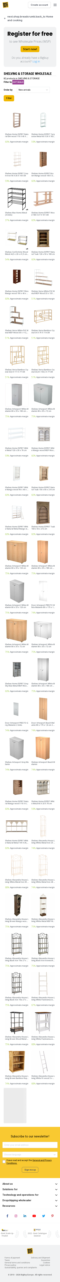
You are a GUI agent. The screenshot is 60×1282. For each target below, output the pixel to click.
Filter (9, 98)
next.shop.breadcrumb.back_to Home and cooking (30, 18)
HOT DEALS (18, 82)
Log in (36, 61)
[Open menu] (55, 5)
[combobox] (4, 1154)
